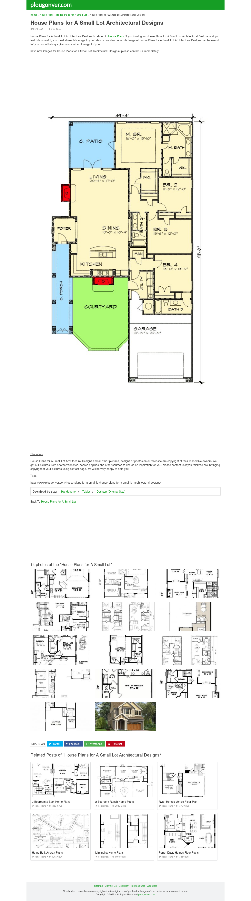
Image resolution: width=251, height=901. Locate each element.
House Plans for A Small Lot (58, 501)
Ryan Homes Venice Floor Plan (178, 801)
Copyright (124, 885)
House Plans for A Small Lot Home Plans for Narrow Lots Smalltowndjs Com (71, 661)
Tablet (86, 491)
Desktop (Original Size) (111, 491)
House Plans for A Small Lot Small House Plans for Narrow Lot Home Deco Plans (139, 627)
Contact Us (111, 885)
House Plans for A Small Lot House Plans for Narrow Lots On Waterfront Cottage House (142, 594)
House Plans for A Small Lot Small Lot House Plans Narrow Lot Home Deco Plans (203, 661)
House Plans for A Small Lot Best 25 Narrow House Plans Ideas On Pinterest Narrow (141, 694)
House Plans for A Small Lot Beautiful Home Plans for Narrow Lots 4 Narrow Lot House (77, 594)
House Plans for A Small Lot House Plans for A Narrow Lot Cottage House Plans (74, 627)
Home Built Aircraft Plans (47, 852)
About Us (152, 885)
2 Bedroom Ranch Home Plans (114, 801)
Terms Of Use (138, 885)
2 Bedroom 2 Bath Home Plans (51, 801)
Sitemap (98, 885)
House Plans (36, 29)
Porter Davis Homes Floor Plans (179, 852)
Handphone (68, 491)
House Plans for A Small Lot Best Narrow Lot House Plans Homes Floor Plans (137, 661)
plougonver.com (51, 4)
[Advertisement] (125, 83)
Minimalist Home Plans (109, 852)
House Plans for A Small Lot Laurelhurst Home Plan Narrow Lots (130, 727)
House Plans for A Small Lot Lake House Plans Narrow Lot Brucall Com (69, 694)
